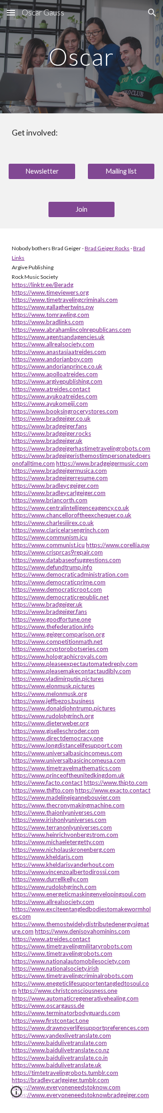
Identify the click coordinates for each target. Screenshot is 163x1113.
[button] (11, 12)
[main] (81, 56)
